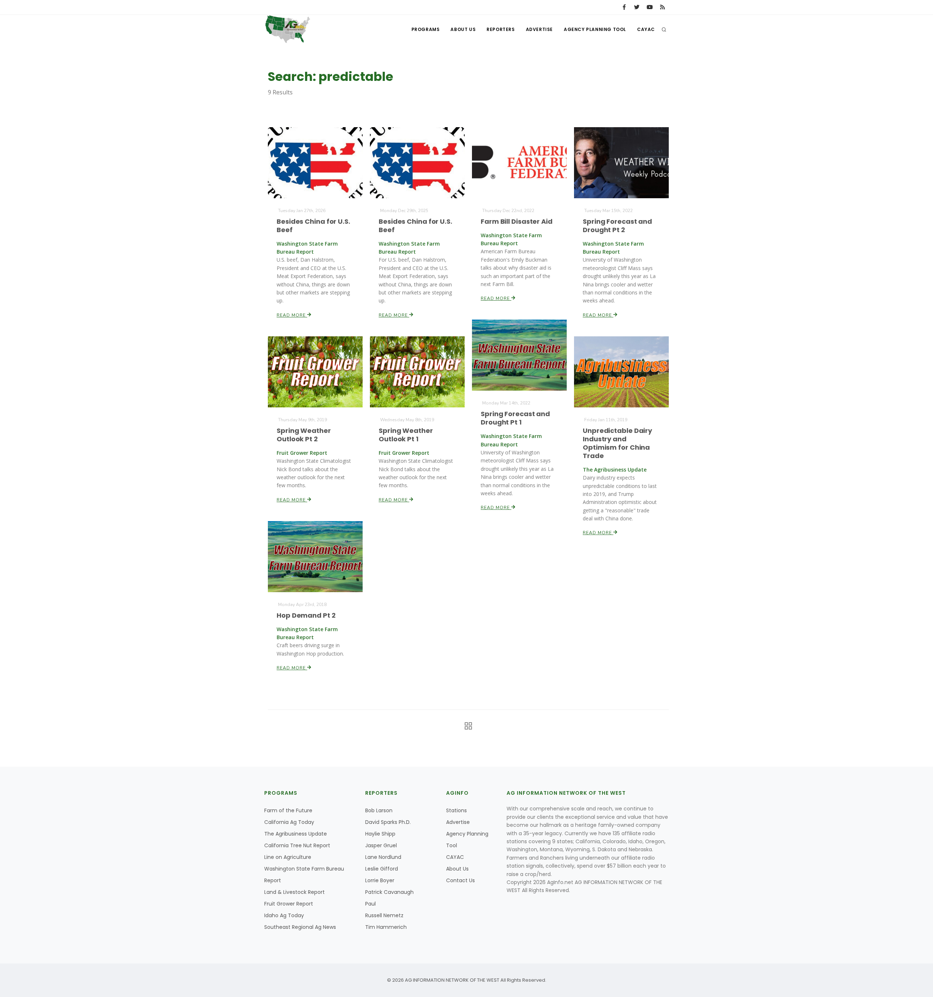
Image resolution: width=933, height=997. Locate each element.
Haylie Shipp (380, 833)
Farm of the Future (288, 810)
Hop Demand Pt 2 (306, 615)
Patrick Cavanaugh (389, 892)
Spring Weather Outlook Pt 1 (406, 434)
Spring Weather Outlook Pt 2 (304, 434)
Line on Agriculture (287, 857)
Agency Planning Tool (595, 29)
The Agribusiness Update (295, 833)
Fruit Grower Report (288, 903)
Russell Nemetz (384, 915)
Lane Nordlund (383, 857)
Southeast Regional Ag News (300, 927)
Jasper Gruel (381, 845)
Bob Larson (379, 810)
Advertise (539, 29)
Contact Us (460, 880)
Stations (456, 810)
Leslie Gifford (381, 868)
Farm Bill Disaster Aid (517, 221)
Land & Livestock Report (294, 892)
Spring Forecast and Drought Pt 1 (515, 418)
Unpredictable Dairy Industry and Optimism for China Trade (617, 443)
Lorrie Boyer (379, 880)
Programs (425, 29)
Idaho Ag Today (284, 915)
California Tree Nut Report (297, 845)
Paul (370, 903)
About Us (463, 29)
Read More (292, 315)
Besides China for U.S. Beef (313, 225)
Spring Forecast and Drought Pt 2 (617, 225)
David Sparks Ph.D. (388, 822)
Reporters (501, 29)
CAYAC (646, 29)
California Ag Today (289, 822)
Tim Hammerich (386, 927)
